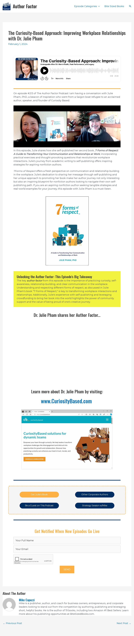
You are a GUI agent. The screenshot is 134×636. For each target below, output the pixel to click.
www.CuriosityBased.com (67, 401)
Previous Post (12, 623)
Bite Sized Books (114, 6)
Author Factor (25, 6)
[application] (98, 6)
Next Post (124, 623)
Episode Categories (85, 6)
